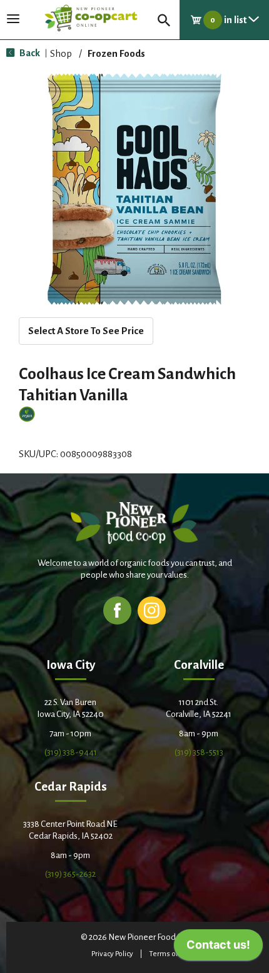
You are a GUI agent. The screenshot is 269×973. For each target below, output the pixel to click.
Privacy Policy (112, 954)
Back (29, 52)
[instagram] (152, 610)
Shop (61, 53)
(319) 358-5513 (199, 752)
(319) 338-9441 (70, 752)
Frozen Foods (116, 53)
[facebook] (117, 610)
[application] (218, 948)
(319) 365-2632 (70, 874)
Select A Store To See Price (86, 330)
